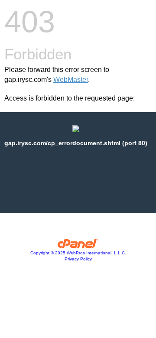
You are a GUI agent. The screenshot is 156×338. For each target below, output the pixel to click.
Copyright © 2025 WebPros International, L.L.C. (78, 252)
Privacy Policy (78, 259)
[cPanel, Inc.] (78, 245)
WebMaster (70, 79)
